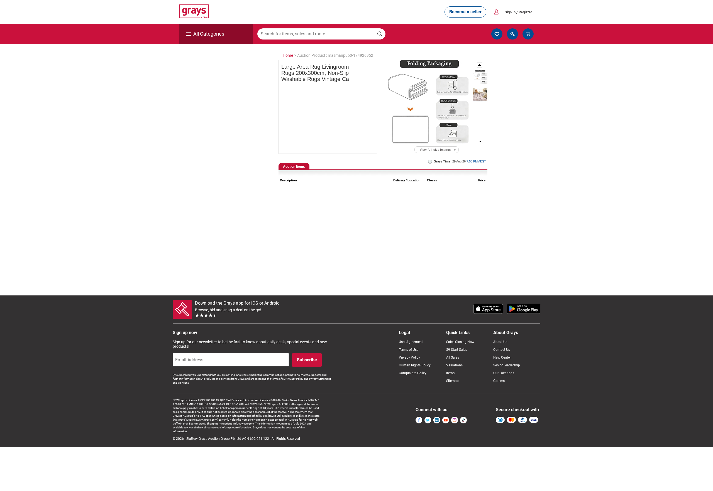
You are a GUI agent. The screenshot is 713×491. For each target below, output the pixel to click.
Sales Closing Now (460, 342)
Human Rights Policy (415, 365)
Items (450, 373)
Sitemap (452, 381)
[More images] (480, 65)
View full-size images (435, 149)
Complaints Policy (412, 373)
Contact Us (501, 350)
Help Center (502, 357)
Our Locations (503, 373)
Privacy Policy (409, 357)
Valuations (454, 365)
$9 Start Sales (456, 350)
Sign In (518, 12)
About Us (500, 342)
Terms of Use (408, 350)
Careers (499, 381)
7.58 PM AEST (476, 161)
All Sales (452, 357)
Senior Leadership (506, 365)
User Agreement (411, 342)
